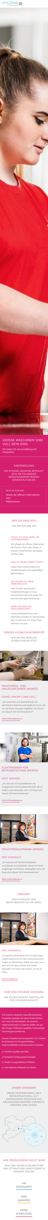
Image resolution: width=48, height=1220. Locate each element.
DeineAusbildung (24, 1212)
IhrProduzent (24, 1185)
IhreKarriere (24, 1198)
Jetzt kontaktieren (10, 979)
